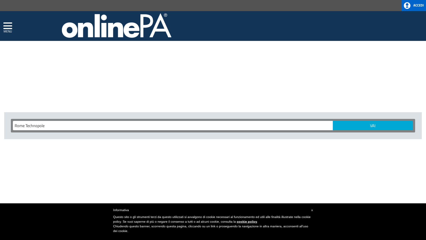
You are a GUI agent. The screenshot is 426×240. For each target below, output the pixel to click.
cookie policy (247, 221)
